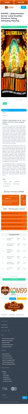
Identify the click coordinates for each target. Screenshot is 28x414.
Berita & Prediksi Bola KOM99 (8, 364)
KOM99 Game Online (7, 381)
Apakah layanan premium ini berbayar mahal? (12, 217)
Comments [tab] (5, 115)
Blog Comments (20, 314)
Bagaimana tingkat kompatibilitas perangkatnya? (12, 224)
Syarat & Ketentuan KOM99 (8, 338)
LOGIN (7, 2)
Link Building (12, 314)
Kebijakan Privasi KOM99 (7, 340)
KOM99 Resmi (16, 183)
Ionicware (4, 371)
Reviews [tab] (4, 112)
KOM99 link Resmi (7, 379)
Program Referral (6, 353)
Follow (5, 298)
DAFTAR (21, 2)
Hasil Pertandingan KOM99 (8, 362)
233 (5, 103)
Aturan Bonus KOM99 (6, 346)
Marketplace (4, 314)
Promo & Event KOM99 (7, 358)
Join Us (4, 394)
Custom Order (21, 298)
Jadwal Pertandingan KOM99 (8, 360)
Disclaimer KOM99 (6, 342)
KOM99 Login (6, 375)
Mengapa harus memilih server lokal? (10, 213)
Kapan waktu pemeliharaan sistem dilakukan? (12, 228)
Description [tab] (5, 110)
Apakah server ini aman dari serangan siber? (11, 220)
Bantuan (5, 324)
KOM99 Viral (17, 181)
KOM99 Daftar (6, 377)
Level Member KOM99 (6, 356)
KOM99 (4, 126)
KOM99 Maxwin (7, 186)
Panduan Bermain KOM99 (7, 344)
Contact (12, 298)
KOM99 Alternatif (7, 183)
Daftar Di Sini (14, 27)
